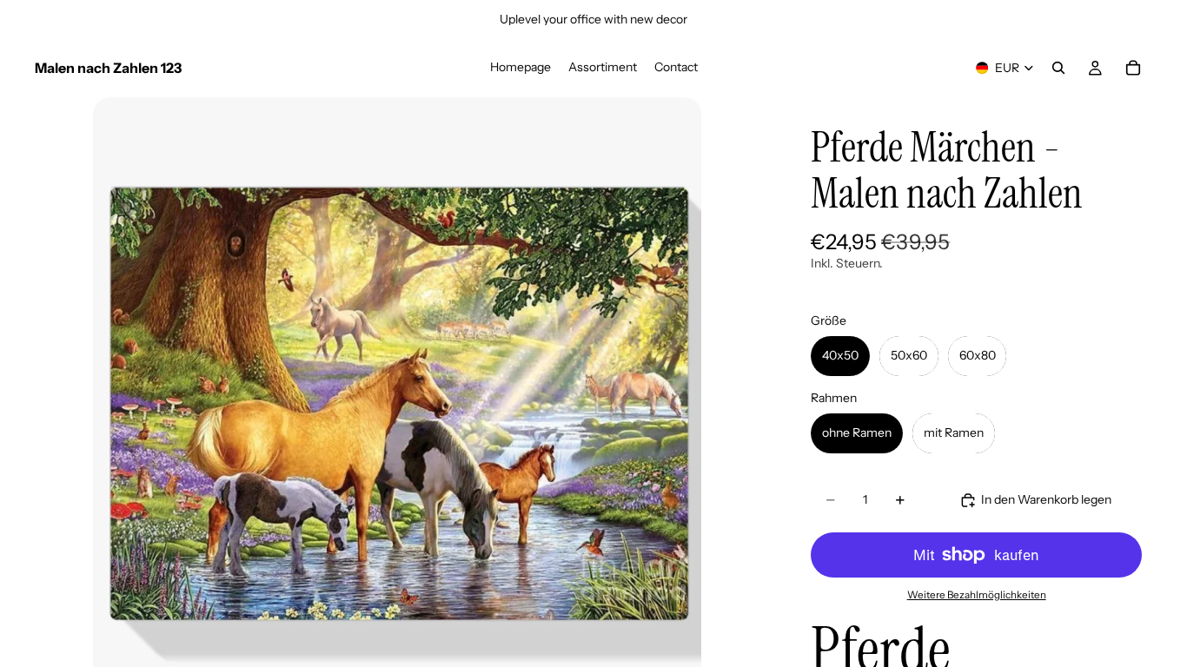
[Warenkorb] (1133, 68)
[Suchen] (1058, 68)
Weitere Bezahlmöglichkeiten (976, 595)
